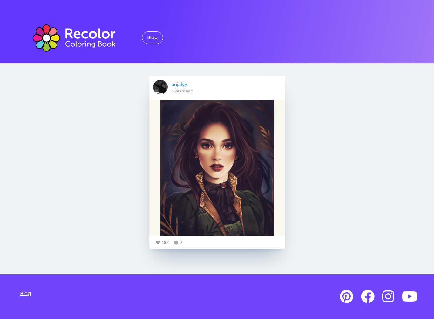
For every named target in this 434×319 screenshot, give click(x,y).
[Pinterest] (346, 296)
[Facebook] (368, 296)
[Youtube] (409, 296)
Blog (152, 37)
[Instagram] (388, 296)
